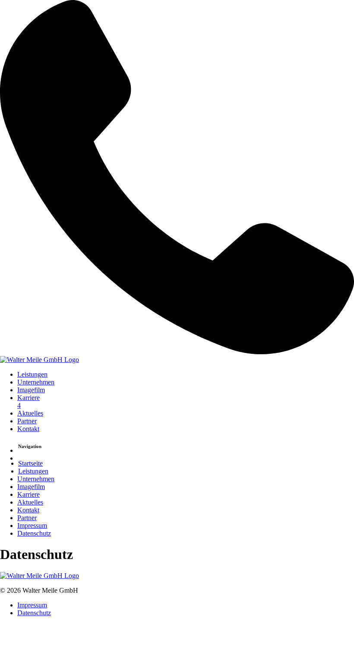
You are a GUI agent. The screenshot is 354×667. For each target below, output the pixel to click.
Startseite (30, 463)
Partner (27, 421)
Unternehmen (35, 382)
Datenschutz (34, 533)
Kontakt (28, 428)
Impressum (32, 525)
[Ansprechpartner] (177, 178)
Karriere (28, 401)
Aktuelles (30, 413)
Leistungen (32, 374)
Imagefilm (31, 390)
